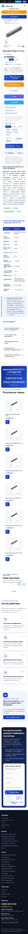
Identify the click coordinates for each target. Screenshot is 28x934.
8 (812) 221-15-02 (14, 9)
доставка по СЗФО (17, 204)
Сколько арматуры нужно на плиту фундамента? (13, 329)
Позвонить (15, 90)
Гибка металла (5, 861)
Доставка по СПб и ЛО (11, 113)
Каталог (15, 16)
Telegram (18, 1)
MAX (24, 1)
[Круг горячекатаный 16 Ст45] (14, 544)
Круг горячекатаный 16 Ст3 (13, 498)
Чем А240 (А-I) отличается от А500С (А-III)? (13, 355)
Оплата (3, 892)
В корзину (15, 146)
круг (17, 313)
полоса (22, 313)
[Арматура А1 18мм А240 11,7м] (14, 434)
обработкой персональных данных (19, 798)
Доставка (4, 889)
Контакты (4, 896)
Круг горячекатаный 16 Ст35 (13, 470)
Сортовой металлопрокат (8, 834)
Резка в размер (9, 110)
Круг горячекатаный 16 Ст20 (13, 525)
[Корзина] (25, 5)
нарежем (20, 311)
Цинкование (4, 873)
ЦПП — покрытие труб (7, 882)
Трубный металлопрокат (8, 838)
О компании (4, 818)
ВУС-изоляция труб (6, 880)
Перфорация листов (7, 868)
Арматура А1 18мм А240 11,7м (13, 443)
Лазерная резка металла (8, 859)
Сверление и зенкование (8, 871)
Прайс (3, 827)
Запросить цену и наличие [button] (15, 77)
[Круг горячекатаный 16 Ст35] (14, 462)
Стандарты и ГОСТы (7, 820)
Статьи (3, 822)
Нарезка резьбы (5, 864)
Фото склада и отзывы (13, 717)
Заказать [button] (7, 422)
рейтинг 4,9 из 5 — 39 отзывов (9, 919)
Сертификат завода (11, 107)
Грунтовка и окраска (7, 875)
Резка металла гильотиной (8, 855)
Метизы (3, 848)
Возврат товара (5, 894)
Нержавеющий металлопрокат (10, 845)
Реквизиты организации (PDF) (10, 922)
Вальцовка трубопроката (8, 866)
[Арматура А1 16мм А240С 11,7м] (14, 405)
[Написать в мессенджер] (23, 5)
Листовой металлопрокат (8, 836)
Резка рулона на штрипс (8, 878)
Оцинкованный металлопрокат (9, 841)
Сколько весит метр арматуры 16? (13, 335)
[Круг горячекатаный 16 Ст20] (14, 517)
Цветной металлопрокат (8, 843)
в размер (12, 309)
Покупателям (5, 825)
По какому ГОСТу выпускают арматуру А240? (13, 349)
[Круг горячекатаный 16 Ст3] (14, 489)
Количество (8, 123)
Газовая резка (5, 857)
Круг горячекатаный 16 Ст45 (13, 553)
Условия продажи (16, 931)
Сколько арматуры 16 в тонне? (13, 342)
